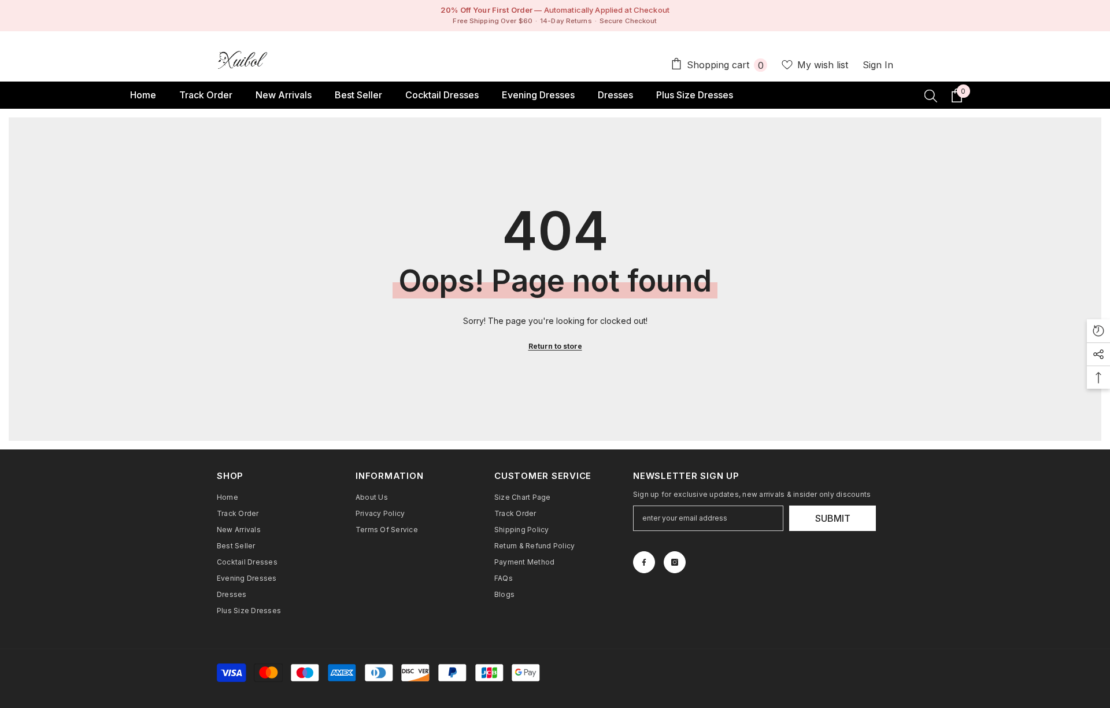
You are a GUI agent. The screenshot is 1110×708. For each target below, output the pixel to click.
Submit (832, 518)
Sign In (878, 65)
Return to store (555, 346)
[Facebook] (644, 562)
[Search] (931, 95)
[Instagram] (675, 562)
